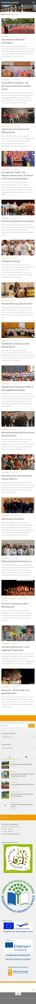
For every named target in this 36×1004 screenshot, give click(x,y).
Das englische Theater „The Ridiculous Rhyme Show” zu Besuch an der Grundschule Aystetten (17, 175)
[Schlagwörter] (26, 757)
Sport (12, 792)
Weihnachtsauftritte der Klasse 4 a (16, 561)
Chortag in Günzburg (10, 261)
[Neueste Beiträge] (9, 757)
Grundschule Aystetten (10, 2)
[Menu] (33, 2)
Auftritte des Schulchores (12, 519)
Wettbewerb (17, 792)
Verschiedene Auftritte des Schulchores (22, 784)
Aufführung (5, 36)
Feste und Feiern (22, 598)
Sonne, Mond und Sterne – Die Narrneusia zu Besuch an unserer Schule (16, 85)
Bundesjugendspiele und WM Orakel (21, 764)
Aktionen (4, 598)
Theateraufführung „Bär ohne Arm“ (17, 303)
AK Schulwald (14, 802)
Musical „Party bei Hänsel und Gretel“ (17, 221)
